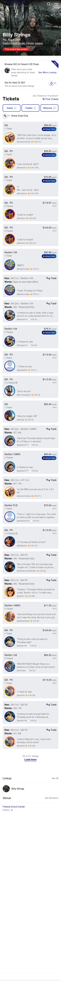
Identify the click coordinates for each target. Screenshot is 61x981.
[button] (30, 759)
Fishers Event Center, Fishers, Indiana (23, 43)
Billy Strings (16, 2)
